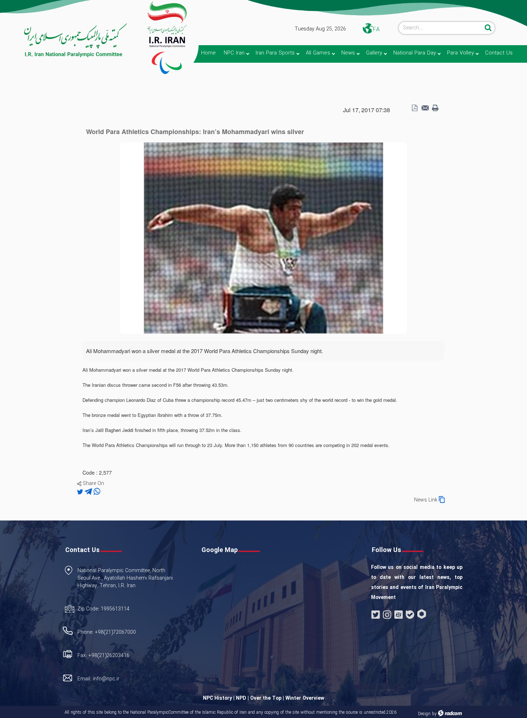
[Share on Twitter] (81, 492)
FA (376, 29)
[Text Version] (435, 108)
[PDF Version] (414, 108)
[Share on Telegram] (89, 492)
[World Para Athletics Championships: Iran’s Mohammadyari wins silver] (263, 237)
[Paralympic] (64, 40)
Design (424, 713)
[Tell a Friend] (425, 108)
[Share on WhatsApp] (97, 492)
